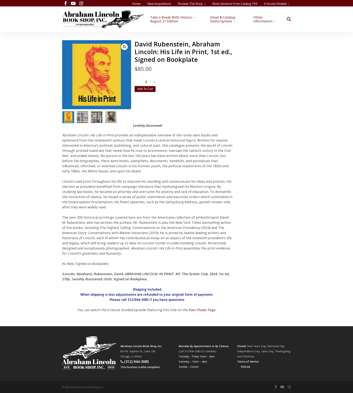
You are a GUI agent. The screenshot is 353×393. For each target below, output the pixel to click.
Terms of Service (248, 361)
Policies (245, 366)
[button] (124, 47)
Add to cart (145, 88)
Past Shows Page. (202, 310)
